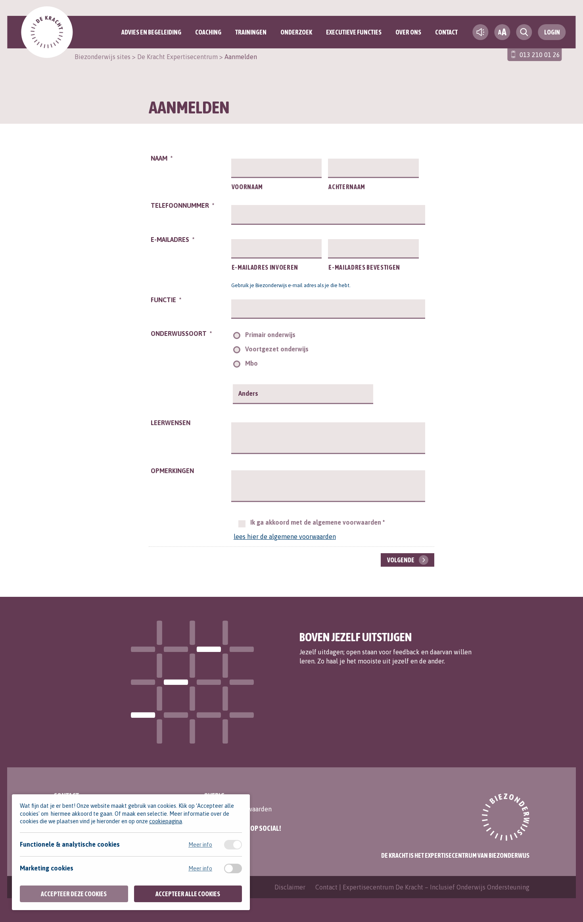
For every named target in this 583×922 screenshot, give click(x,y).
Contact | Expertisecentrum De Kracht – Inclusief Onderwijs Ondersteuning (422, 887)
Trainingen (251, 32)
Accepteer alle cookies (187, 893)
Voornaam (247, 186)
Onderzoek (296, 32)
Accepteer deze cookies (74, 893)
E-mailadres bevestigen (364, 267)
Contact (446, 32)
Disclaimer (289, 887)
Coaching (208, 32)
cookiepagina (165, 821)
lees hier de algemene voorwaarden (285, 536)
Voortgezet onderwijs (277, 349)
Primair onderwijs (270, 334)
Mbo (251, 363)
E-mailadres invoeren (265, 267)
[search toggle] (524, 32)
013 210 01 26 (540, 54)
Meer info (200, 844)
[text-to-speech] (481, 32)
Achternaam (346, 186)
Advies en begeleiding (151, 32)
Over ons (408, 32)
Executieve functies (354, 32)
